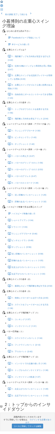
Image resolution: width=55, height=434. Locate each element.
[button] (1, 2)
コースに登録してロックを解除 (27, 426)
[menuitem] (1, 6)
